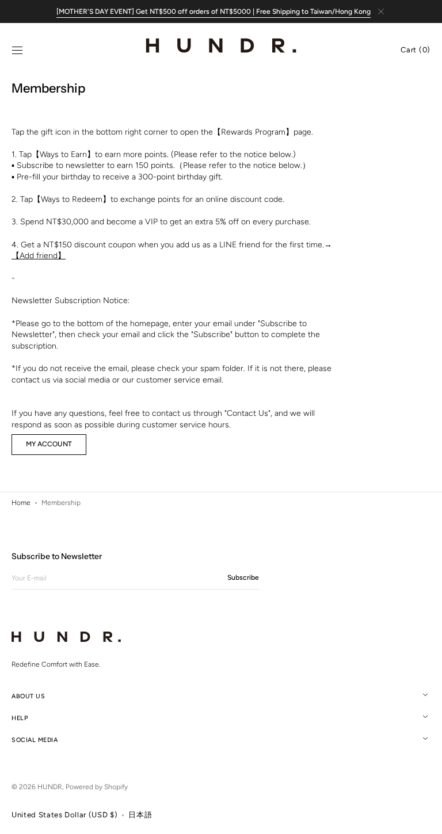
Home (21, 503)
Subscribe (243, 577)
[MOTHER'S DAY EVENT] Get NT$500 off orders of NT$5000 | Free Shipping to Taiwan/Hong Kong (213, 11)
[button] (17, 50)
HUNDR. (50, 787)
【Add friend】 (39, 256)
